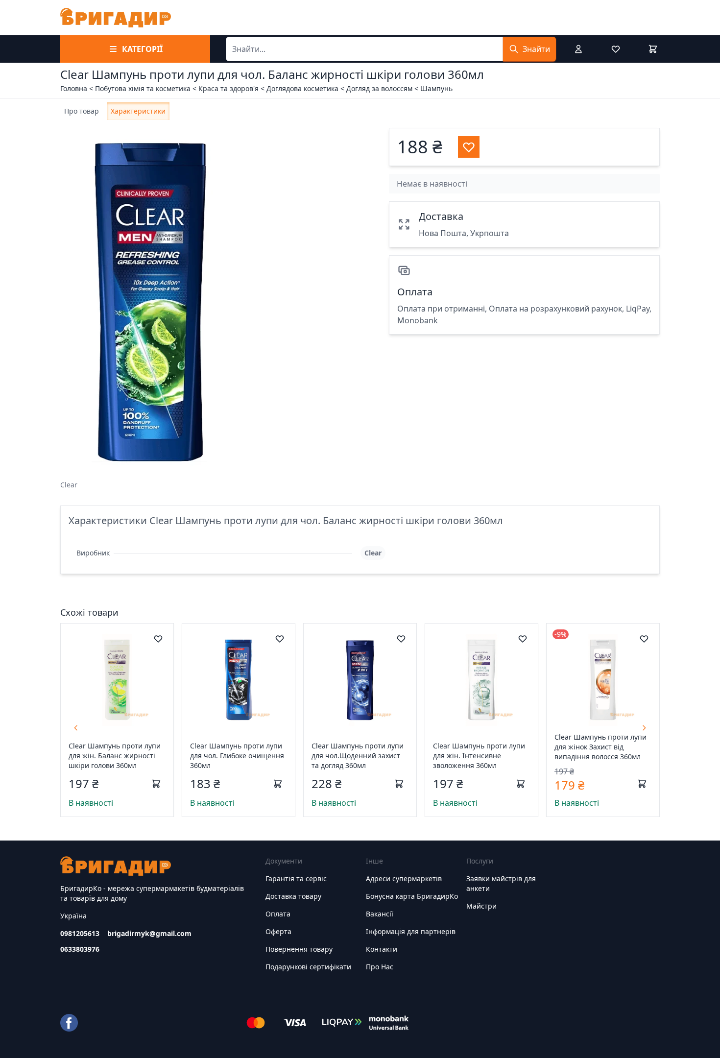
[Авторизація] (578, 49)
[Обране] (616, 49)
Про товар (81, 111)
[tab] (81, 111)
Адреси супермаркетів (404, 878)
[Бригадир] (115, 17)
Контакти (381, 949)
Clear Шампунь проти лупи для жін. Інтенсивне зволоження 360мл (479, 755)
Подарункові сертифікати (308, 966)
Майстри (481, 906)
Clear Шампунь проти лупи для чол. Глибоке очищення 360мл (237, 755)
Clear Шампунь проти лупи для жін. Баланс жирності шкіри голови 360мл (115, 755)
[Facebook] (69, 1023)
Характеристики (138, 111)
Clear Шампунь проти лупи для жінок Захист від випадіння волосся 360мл (600, 746)
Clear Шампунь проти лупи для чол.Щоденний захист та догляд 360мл (358, 755)
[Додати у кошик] (156, 783)
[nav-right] (644, 728)
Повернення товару (299, 949)
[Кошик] (653, 49)
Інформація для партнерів (411, 931)
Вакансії (379, 913)
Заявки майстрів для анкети (501, 883)
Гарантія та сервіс (296, 878)
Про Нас (379, 966)
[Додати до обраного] (158, 638)
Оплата (277, 913)
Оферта (278, 931)
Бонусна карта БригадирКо (412, 896)
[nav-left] (76, 728)
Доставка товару (293, 896)
